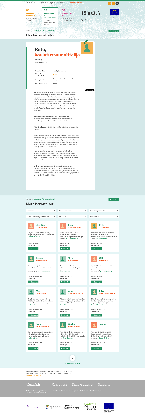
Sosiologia (56, 75)
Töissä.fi (28, 30)
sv (117, 3)
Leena (39, 258)
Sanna (102, 324)
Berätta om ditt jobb (75, 3)
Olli (101, 258)
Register (52, 3)
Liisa (101, 291)
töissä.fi (90, 13)
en (110, 3)
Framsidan (29, 3)
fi (113, 3)
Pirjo (70, 258)
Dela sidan (114, 31)
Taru (38, 291)
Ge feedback (61, 3)
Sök (83, 20)
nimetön (40, 225)
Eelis (101, 225)
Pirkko (71, 324)
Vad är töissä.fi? (41, 3)
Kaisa (71, 291)
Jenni (70, 225)
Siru (38, 324)
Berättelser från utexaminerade (44, 30)
